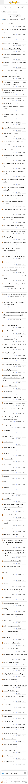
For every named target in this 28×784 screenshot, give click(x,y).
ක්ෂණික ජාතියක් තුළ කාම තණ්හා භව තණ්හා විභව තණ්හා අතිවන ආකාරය (14, 418)
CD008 (19, 547)
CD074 (19, 34)
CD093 (19, 239)
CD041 (19, 724)
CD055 (19, 639)
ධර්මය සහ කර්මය (8, 710)
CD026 (19, 605)
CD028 (19, 707)
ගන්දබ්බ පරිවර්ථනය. (8, 442)
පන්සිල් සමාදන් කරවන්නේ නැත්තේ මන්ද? (13, 674)
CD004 (19, 525)
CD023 (19, 484)
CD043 (19, 735)
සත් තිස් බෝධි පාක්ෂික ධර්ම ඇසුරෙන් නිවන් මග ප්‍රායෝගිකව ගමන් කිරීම (15, 285)
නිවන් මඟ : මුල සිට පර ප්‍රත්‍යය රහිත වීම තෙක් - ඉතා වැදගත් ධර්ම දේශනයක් (14, 269)
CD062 (19, 764)
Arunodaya (18, 427)
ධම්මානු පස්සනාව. (8, 716)
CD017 (19, 467)
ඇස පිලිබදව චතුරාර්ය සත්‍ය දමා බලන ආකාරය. (15, 231)
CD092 (19, 233)
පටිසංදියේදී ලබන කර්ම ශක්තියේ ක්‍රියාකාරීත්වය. (15, 668)
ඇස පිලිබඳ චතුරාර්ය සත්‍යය (10, 370)
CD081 (19, 100)
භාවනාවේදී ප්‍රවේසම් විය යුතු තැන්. (11, 691)
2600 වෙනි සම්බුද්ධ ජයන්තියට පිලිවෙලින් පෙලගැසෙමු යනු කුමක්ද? (13, 135)
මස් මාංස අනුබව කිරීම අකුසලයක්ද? (12, 76)
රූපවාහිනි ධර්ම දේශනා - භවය (11, 603)
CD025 (19, 495)
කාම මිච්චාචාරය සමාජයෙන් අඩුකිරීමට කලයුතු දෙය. (15, 31)
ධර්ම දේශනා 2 (7, 476)
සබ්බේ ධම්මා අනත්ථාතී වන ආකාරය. (12, 98)
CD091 (19, 327)
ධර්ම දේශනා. (7, 572)
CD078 (19, 73)
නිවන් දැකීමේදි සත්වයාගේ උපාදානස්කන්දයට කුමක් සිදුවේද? (14, 56)
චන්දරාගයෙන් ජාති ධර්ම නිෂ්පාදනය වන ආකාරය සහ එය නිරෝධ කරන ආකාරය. (15, 83)
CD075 (19, 45)
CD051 (19, 617)
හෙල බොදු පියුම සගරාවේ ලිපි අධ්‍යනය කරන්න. (15, 403)
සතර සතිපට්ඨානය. (8, 756)
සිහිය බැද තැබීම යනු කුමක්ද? (10, 750)
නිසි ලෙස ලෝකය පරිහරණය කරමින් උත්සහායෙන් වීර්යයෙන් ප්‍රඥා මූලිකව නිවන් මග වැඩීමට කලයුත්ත (15, 315)
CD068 (19, 152)
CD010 (19, 569)
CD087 (19, 372)
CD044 (19, 741)
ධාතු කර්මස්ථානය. (8, 704)
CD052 (19, 622)
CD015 (19, 438)
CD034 (19, 718)
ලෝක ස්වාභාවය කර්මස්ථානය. (11, 534)
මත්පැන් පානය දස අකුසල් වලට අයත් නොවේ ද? (15, 256)
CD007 (19, 536)
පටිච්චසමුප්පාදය (6, 11)
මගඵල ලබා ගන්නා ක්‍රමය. (10, 353)
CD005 (19, 531)
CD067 (19, 138)
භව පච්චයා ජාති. (8, 620)
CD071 (19, 198)
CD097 (19, 245)
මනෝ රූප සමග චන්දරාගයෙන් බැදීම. (12, 397)
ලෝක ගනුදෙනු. (7, 578)
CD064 (19, 130)
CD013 (19, 501)
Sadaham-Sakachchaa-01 (15, 288)
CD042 (19, 730)
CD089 (19, 394)
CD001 (19, 517)
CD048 (19, 682)
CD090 (19, 405)
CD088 (19, 382)
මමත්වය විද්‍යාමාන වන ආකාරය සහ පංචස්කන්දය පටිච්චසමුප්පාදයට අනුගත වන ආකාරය (14, 106)
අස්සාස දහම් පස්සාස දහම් (10, 515)
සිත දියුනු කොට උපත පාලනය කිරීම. (12, 626)
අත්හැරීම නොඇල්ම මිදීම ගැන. (11, 325)
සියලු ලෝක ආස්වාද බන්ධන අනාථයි (12, 561)
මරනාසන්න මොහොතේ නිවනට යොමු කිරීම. (14, 614)
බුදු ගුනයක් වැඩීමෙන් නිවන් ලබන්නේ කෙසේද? (14, 128)
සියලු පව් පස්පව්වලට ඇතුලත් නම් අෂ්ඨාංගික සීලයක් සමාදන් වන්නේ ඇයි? (14, 338)
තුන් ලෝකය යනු (7, 425)
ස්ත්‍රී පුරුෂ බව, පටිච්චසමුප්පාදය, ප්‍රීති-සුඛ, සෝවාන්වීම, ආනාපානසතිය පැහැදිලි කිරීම (13, 591)
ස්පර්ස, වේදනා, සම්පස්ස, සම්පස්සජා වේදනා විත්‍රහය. (14, 115)
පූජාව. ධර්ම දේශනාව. (9, 529)
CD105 (19, 280)
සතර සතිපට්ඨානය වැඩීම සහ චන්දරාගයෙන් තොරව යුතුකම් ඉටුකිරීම (14, 303)
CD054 (19, 628)
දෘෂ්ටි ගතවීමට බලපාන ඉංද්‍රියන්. (11, 43)
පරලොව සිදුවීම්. (7, 464)
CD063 (19, 26)
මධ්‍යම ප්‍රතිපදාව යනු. (8, 237)
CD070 (19, 176)
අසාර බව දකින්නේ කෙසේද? (10, 386)
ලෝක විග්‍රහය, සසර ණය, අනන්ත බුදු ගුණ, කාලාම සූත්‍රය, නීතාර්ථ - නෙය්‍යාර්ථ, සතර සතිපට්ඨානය (14, 507)
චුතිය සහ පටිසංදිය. (8, 391)
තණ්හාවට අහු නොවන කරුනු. (11, 679)
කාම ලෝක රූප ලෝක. (9, 722)
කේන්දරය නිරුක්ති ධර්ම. (9, 447)
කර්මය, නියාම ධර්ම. (8, 459)
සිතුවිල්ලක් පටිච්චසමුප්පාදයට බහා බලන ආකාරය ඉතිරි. (13, 143)
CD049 (19, 611)
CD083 (19, 355)
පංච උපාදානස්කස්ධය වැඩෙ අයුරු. (12, 662)
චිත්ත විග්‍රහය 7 (7, 453)
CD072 (19, 124)
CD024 (19, 490)
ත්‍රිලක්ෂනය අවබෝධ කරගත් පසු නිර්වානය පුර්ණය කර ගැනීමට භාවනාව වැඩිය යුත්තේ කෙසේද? (14, 378)
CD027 (19, 701)
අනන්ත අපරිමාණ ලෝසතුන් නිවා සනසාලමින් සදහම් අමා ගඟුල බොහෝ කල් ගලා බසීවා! (19, 782)
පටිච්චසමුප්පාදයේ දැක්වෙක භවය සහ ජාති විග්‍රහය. (13, 165)
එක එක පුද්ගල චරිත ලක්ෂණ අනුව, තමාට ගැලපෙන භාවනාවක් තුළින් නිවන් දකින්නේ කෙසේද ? (13, 542)
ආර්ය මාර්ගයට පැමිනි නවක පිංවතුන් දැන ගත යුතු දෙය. (15, 656)
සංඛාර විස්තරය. (7, 499)
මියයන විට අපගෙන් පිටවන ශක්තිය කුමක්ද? (14, 331)
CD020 (19, 472)
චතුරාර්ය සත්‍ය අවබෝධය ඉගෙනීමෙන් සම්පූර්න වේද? (14, 410)
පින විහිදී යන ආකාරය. (9, 761)
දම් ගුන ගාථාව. (7, 583)
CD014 (19, 433)
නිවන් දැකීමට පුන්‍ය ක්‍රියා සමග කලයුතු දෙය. (14, 195)
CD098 (19, 264)
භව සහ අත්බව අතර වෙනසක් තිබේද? (12, 49)
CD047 (19, 687)
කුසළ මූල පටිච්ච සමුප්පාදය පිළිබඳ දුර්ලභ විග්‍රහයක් (13, 522)
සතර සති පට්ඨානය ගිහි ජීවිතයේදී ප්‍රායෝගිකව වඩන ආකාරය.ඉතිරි (14, 219)
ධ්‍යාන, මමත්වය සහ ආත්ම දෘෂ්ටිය (12, 566)
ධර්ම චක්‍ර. (6, 609)
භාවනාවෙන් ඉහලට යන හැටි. (10, 744)
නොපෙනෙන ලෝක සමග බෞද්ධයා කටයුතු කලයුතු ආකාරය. (13, 202)
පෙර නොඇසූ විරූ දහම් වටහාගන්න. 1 (12, 643)
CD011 (19, 574)
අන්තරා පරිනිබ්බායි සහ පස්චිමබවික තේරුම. (14, 364)
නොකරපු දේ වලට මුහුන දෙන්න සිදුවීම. (12, 24)
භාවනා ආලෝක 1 (8, 597)
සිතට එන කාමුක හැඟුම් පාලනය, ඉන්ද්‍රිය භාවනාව (15, 242)
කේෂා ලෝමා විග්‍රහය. (8, 436)
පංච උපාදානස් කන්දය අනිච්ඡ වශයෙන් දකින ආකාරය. (14, 173)
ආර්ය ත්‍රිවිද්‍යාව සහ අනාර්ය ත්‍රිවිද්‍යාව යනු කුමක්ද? (15, 294)
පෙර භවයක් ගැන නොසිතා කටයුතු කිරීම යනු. (14, 727)
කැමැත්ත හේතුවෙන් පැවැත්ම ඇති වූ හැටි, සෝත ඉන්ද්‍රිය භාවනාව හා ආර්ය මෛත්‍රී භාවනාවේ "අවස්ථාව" (14, 553)
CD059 (19, 676)
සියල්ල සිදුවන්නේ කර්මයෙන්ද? (11, 648)
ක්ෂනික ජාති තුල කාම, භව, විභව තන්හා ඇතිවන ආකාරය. (15, 64)
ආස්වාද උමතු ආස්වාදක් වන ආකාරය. (12, 631)
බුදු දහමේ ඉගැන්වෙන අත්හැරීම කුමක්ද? (13, 122)
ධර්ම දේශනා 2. (7, 482)
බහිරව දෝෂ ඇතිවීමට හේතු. (10, 739)
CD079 (19, 94)
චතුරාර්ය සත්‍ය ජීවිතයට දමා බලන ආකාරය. (14, 225)
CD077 (19, 67)
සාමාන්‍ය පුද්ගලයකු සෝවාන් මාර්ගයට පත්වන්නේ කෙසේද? (15, 210)
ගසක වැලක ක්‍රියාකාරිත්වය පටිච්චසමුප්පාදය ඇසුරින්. (14, 181)
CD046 (19, 752)
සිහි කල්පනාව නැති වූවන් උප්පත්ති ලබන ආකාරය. (13, 157)
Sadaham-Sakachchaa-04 (15, 307)
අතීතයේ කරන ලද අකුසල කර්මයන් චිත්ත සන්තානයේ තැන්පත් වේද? (13, 249)
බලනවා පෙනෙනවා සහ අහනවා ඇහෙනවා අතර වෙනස (15, 277)
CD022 (19, 478)
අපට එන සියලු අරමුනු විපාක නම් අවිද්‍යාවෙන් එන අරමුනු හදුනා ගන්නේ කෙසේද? (15, 346)
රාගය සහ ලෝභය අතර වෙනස (11, 262)
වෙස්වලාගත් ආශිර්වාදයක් (10, 150)
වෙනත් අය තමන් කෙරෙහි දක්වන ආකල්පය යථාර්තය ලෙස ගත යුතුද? (13, 91)
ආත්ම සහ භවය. (7, 637)
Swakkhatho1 (18, 421)
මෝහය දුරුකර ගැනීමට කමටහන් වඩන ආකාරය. (15, 358)
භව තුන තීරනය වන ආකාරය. (10, 733)
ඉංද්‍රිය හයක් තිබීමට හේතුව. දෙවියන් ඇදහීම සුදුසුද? (13, 698)
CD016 (19, 455)
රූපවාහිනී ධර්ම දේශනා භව (10, 470)
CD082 (19, 222)
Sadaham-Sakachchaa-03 (15, 296)
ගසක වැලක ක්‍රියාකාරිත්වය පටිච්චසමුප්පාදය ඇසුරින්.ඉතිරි (14, 189)
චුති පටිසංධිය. (7, 430)
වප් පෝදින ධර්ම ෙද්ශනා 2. (10, 493)
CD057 (19, 651)
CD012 (19, 586)
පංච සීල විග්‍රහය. (7, 37)
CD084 (19, 361)
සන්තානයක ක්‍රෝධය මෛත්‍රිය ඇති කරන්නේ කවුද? (15, 685)
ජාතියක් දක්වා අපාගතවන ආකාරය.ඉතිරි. (13, 70)
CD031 (19, 712)
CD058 (19, 664)
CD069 (19, 168)
